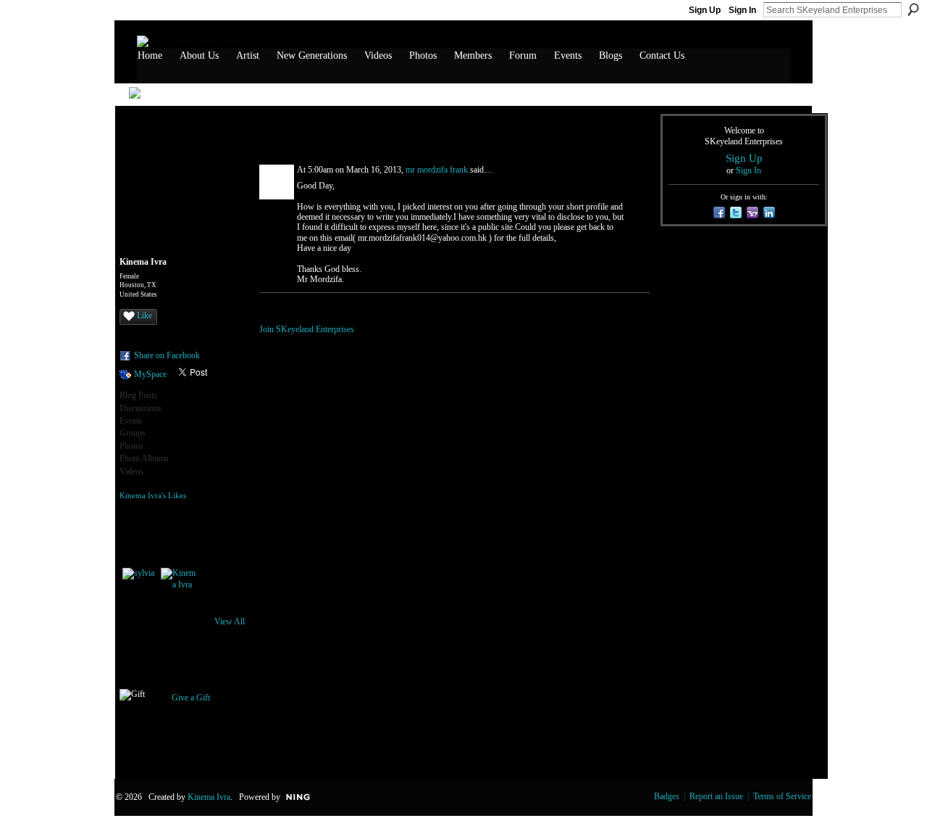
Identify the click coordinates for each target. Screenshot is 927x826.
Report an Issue (716, 796)
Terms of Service (782, 796)
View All (229, 621)
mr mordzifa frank (437, 170)
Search (913, 9)
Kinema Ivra (209, 797)
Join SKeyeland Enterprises (306, 329)
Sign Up (705, 10)
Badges (666, 796)
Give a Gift (191, 698)
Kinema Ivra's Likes (152, 495)
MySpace (150, 374)
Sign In (742, 10)
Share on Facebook (167, 355)
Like (144, 315)
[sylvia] (139, 585)
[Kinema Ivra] (178, 585)
